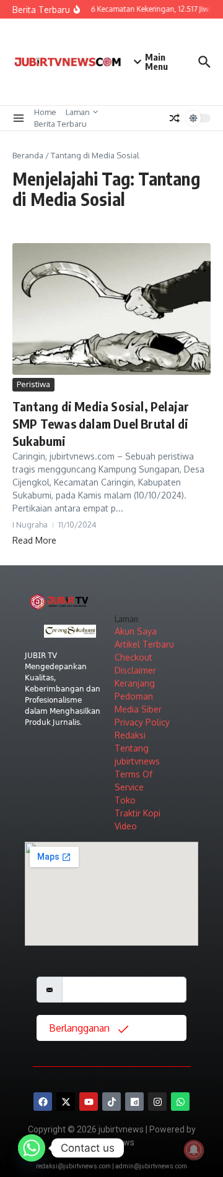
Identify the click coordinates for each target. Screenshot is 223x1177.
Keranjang (135, 683)
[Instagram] (157, 1101)
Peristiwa (33, 384)
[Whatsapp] (180, 1101)
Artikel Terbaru (144, 644)
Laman (78, 112)
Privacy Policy (142, 722)
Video (126, 826)
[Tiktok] (111, 1101)
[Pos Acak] (175, 118)
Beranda (27, 155)
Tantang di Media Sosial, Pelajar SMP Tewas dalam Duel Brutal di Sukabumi (100, 423)
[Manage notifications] (194, 1150)
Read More (34, 540)
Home (45, 112)
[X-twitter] (65, 1101)
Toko (125, 800)
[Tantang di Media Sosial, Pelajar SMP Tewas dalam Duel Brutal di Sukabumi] (111, 309)
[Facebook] (42, 1101)
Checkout (133, 657)
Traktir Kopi (137, 813)
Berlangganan (80, 1028)
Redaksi (130, 735)
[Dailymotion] (134, 1101)
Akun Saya (136, 631)
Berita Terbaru (60, 124)
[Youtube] (88, 1101)
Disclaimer (135, 670)
